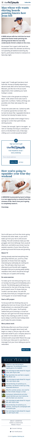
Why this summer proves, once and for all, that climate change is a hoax (17, 391)
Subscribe (13, 162)
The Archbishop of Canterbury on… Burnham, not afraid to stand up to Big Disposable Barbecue (17, 385)
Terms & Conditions (16, 423)
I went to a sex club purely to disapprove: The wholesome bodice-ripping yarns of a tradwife (17, 366)
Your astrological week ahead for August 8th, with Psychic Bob (18, 401)
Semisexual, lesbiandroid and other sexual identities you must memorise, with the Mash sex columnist (17, 396)
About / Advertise (16, 421)
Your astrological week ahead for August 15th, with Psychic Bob (18, 380)
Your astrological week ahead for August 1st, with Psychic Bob (18, 412)
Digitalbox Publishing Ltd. (18, 436)
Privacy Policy (16, 424)
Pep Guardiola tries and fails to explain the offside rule (17, 376)
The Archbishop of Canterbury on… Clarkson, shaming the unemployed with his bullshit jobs (18, 406)
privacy (21, 162)
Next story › (26, 350)
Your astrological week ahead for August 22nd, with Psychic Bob (18, 371)
